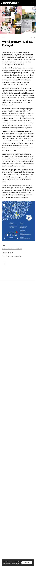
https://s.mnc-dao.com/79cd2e (12, 249)
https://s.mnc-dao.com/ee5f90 (11, 256)
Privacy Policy (15, 563)
